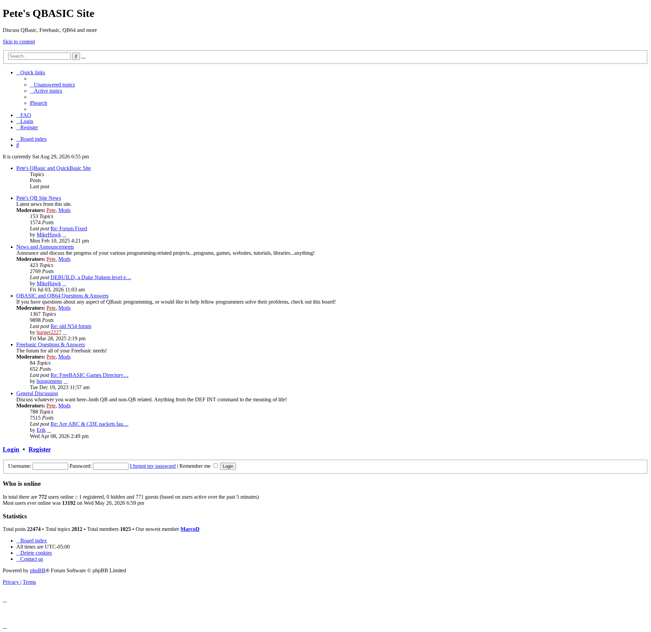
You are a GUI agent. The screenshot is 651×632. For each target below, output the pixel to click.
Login (11, 449)
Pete (51, 210)
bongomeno (49, 381)
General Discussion (37, 393)
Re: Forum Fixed (69, 228)
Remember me (195, 466)
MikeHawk (49, 234)
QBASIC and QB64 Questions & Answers (62, 296)
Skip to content (19, 41)
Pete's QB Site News (38, 198)
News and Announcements (45, 247)
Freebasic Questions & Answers (50, 344)
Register (39, 449)
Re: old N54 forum (71, 326)
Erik (41, 430)
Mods (64, 210)
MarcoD (190, 529)
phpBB (37, 570)
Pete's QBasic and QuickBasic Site (53, 168)
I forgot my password (153, 466)
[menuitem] (52, 85)
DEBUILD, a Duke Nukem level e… (91, 277)
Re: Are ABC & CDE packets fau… (90, 424)
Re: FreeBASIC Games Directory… (90, 375)
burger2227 (49, 332)
